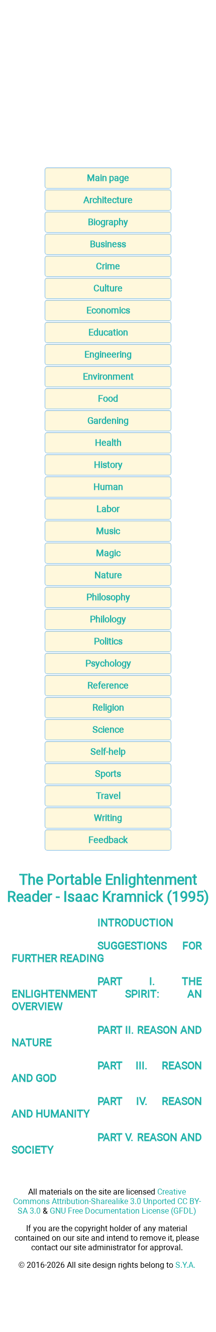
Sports (108, 773)
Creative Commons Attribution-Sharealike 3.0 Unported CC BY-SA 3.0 (107, 1201)
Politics (108, 641)
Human (108, 486)
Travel (108, 795)
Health (108, 442)
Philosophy (108, 597)
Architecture (108, 200)
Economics (108, 310)
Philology (108, 619)
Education (108, 332)
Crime (108, 266)
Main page (108, 178)
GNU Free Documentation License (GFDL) (123, 1211)
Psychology (108, 663)
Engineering (108, 354)
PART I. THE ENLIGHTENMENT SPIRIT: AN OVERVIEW (107, 994)
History (108, 464)
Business (108, 244)
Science (108, 729)
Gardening (108, 420)
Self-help (108, 751)
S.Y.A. (185, 1265)
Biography (108, 222)
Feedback (108, 840)
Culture (108, 288)
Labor (108, 509)
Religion (108, 707)
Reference (108, 685)
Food (108, 398)
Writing (108, 817)
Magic (108, 553)
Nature (108, 575)
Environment (108, 376)
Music (108, 531)
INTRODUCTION (135, 922)
